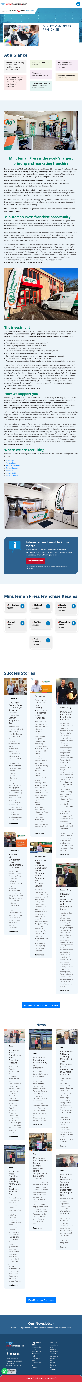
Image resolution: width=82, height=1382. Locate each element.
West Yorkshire (12, 476)
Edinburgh (10, 460)
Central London (12, 468)
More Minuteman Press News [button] (41, 1300)
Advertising (54, 1345)
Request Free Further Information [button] (40, 1378)
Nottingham (11, 463)
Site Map (53, 1369)
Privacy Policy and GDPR (53, 1365)
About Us (53, 1343)
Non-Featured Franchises (54, 1349)
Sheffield (9, 470)
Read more (13, 823)
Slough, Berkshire (13, 465)
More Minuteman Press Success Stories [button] (41, 1005)
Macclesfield (11, 473)
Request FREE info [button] (35, 561)
